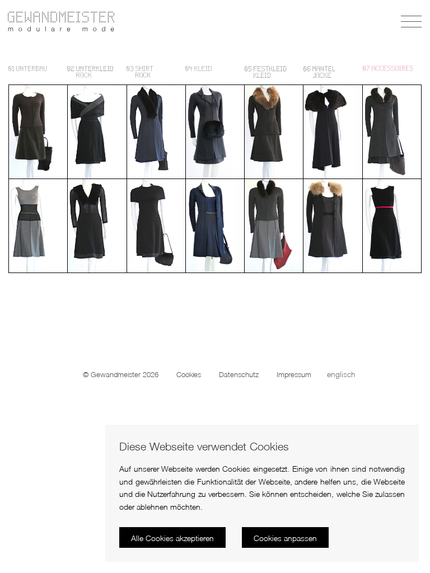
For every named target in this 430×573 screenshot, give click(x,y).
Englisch (341, 374)
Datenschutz (239, 374)
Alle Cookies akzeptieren (172, 538)
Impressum (294, 374)
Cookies (188, 374)
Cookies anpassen (285, 538)
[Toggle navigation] (412, 21)
